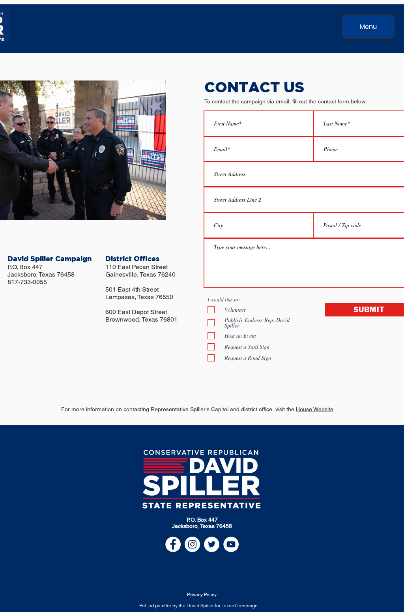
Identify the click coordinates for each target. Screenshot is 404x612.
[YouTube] (231, 544)
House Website (314, 409)
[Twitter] (211, 544)
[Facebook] (173, 544)
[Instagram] (192, 544)
